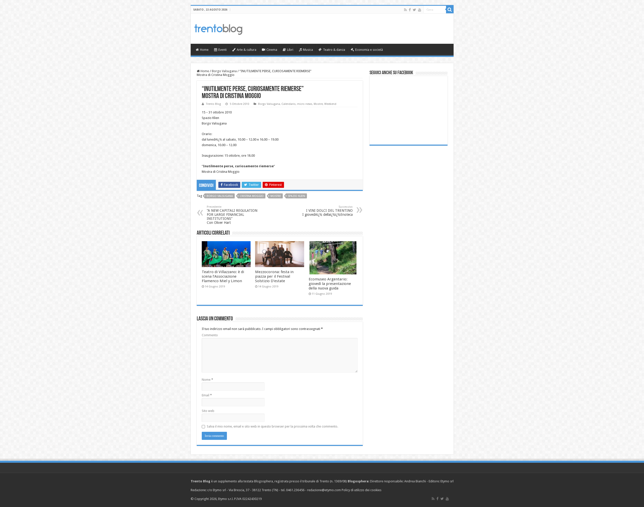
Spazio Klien (296, 196)
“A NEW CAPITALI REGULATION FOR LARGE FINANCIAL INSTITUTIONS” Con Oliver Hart (232, 215)
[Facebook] (409, 10)
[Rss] (405, 10)
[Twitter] (414, 10)
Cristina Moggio (252, 196)
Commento (210, 335)
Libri (290, 50)
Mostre (318, 104)
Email (207, 395)
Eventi (222, 50)
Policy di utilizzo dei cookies (361, 490)
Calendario (288, 104)
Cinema (271, 50)
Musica (308, 50)
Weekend (330, 104)
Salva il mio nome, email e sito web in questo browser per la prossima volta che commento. (272, 426)
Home (204, 50)
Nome (207, 380)
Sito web (208, 411)
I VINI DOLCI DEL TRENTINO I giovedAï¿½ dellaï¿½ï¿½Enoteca (327, 211)
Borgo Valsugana (224, 71)
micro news (304, 104)
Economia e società (369, 50)
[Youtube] (420, 10)
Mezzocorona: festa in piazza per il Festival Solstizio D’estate (274, 276)
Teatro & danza (334, 50)
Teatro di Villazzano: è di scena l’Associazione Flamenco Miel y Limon (223, 276)
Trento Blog (213, 104)
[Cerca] (450, 9)
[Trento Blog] (218, 28)
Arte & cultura (246, 50)
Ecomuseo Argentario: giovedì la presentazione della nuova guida (330, 283)
